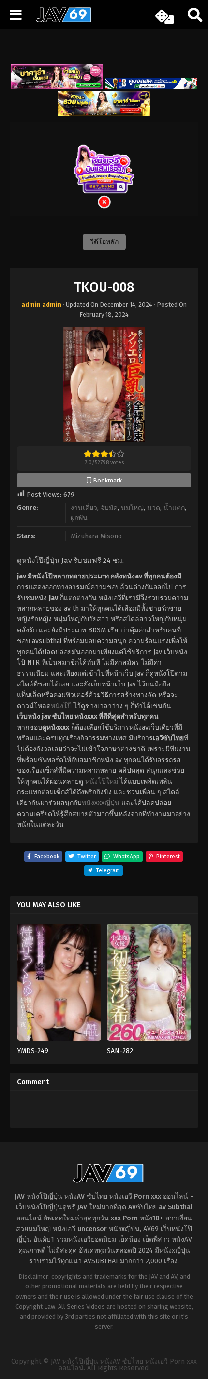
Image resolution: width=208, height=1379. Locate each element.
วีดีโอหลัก (104, 242)
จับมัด (109, 508)
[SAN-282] (149, 985)
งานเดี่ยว (84, 508)
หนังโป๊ (61, 706)
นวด (153, 508)
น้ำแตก (174, 508)
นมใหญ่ (132, 508)
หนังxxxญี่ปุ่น (100, 803)
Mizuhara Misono (96, 536)
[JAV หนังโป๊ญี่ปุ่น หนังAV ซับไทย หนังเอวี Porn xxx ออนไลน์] (60, 20)
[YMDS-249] (59, 985)
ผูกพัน (79, 518)
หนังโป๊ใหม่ (101, 781)
